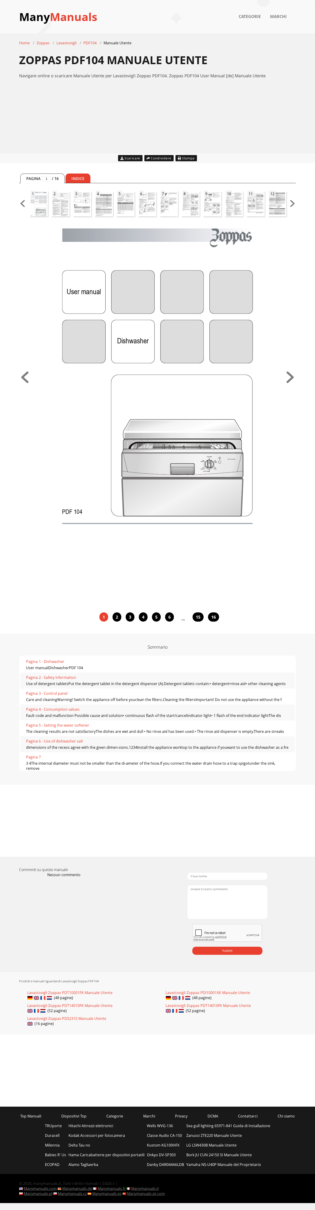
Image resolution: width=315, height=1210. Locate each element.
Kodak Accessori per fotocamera (96, 1135)
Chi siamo (286, 1116)
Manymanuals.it (145, 1188)
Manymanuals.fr (112, 1188)
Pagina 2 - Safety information (51, 677)
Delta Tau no (79, 1145)
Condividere (161, 158)
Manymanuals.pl (38, 1193)
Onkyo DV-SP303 (161, 1154)
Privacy (181, 1116)
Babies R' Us (55, 1154)
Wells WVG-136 (160, 1125)
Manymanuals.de (77, 1188)
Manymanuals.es (107, 1193)
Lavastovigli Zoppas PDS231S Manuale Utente (66, 1018)
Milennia (52, 1145)
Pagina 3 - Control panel (47, 693)
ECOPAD (52, 1164)
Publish (227, 951)
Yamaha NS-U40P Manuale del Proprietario (223, 1164)
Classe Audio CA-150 (164, 1135)
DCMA (213, 1116)
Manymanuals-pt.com (146, 1193)
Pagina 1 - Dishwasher (45, 661)
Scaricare (132, 158)
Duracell (52, 1135)
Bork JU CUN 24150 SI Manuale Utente (219, 1154)
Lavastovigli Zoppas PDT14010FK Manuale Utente (70, 1005)
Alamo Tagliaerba (83, 1164)
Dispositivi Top (73, 1116)
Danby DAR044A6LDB (165, 1164)
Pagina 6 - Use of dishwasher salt (54, 741)
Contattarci (248, 1116)
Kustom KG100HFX (163, 1145)
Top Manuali (30, 1116)
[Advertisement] (157, 121)
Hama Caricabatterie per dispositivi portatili (106, 1154)
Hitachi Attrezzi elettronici (90, 1125)
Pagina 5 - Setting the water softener (57, 725)
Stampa (188, 158)
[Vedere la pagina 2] (290, 381)
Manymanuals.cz (72, 1193)
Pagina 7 (33, 757)
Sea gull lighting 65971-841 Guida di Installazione (228, 1125)
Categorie (250, 16)
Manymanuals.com (40, 1188)
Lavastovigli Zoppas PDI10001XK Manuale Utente (208, 992)
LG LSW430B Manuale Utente (211, 1145)
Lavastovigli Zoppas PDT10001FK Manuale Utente (70, 992)
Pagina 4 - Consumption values (53, 709)
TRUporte (53, 1125)
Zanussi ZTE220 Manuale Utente (214, 1135)
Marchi (278, 16)
